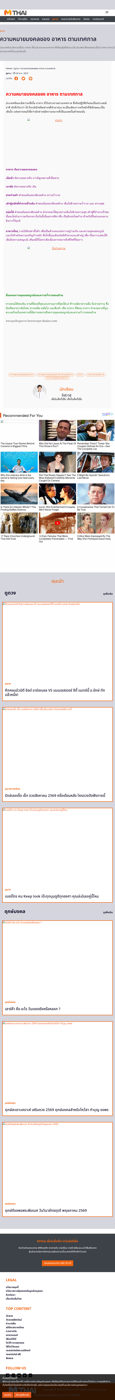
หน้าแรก (11, 19)
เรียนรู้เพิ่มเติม (22, 1395)
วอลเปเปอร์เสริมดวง (70, 19)
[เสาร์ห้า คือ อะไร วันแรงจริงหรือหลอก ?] (57, 959)
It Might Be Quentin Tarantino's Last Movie (93, 476)
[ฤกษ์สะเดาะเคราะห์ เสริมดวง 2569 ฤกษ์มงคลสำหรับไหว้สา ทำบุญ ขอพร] (57, 1060)
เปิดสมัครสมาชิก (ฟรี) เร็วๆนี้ (57, 1263)
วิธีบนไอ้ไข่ (11, 1339)
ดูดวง (2, 30)
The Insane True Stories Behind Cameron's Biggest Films (17, 445)
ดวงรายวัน (11, 1331)
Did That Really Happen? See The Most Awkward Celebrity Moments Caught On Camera (57, 477)
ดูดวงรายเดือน (12, 789)
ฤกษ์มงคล (10, 1002)
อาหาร (80, 374)
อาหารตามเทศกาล (95, 374)
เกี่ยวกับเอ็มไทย (14, 1299)
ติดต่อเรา (10, 1295)
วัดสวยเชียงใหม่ (14, 1320)
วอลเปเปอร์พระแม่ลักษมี (18, 1350)
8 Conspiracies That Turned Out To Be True (95, 508)
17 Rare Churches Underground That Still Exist (18, 537)
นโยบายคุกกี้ (12, 1287)
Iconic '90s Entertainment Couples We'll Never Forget (57, 508)
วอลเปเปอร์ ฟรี (13, 1354)
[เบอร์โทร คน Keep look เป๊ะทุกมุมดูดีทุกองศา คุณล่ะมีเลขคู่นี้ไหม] (57, 847)
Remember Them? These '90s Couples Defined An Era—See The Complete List (93, 446)
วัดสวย (86, 19)
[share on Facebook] (16, 78)
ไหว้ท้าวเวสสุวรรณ (15, 1343)
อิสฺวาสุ (66, 395)
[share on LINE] (30, 78)
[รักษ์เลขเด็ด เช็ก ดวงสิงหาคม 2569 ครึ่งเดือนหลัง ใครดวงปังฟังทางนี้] (57, 746)
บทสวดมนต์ (98, 19)
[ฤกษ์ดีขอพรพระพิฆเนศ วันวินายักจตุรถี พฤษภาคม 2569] (57, 1161)
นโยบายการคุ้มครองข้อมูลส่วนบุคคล (24, 1291)
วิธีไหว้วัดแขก (12, 1347)
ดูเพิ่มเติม (108, 594)
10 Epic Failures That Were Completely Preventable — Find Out (56, 538)
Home (9, 68)
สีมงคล (9, 1358)
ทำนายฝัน (23, 19)
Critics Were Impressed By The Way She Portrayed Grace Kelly (94, 537)
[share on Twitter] (23, 78)
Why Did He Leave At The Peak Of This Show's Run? (57, 445)
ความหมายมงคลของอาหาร (22, 374)
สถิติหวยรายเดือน (15, 1327)
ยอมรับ (7, 1395)
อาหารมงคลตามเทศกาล (57, 378)
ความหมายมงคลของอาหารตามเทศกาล (55, 374)
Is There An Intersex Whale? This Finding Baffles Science (18, 508)
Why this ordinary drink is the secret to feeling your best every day (17, 477)
